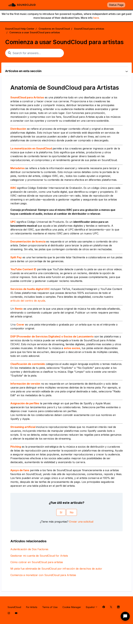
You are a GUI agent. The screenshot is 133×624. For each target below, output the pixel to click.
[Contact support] (125, 616)
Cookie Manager (71, 607)
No (71, 512)
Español (90, 607)
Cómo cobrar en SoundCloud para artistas (36, 562)
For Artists (31, 607)
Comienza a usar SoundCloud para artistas (34, 32)
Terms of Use (50, 607)
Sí (61, 512)
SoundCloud (14, 607)
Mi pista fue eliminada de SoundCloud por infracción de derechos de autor (56, 568)
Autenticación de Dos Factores (29, 549)
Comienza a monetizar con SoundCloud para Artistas (43, 575)
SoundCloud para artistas (89, 28)
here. (96, 17)
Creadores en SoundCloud (54, 28)
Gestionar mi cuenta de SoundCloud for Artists (39, 555)
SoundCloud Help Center (19, 28)
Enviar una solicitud (81, 521)
